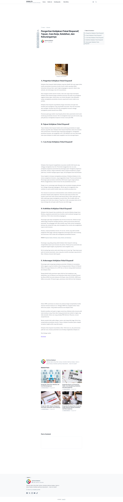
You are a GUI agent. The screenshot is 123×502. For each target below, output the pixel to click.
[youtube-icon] (34, 493)
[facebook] (38, 34)
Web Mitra (66, 2)
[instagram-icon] (32, 493)
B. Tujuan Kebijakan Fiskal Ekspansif (93, 35)
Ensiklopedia (57, 2)
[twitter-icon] (29, 493)
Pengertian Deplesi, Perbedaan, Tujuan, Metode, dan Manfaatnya (58, 237)
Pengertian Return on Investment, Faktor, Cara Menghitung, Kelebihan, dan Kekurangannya (71, 386)
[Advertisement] (61, 15)
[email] (38, 47)
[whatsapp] (38, 39)
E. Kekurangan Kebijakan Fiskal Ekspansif (92, 42)
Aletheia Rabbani (36, 480)
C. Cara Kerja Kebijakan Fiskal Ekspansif (94, 37)
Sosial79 (29, 1)
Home (44, 2)
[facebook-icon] (27, 493)
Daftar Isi (50, 2)
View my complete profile (33, 489)
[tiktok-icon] (37, 493)
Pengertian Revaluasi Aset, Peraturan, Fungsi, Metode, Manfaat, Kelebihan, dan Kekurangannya (71, 407)
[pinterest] (38, 44)
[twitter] (38, 36)
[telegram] (38, 41)
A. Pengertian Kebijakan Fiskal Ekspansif (94, 33)
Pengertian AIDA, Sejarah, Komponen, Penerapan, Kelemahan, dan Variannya (50, 406)
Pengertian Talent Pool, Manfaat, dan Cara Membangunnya (50, 385)
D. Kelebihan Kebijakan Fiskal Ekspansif (94, 39)
